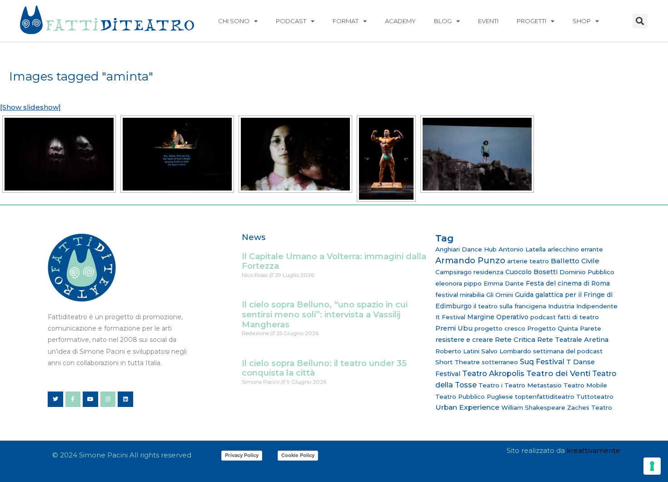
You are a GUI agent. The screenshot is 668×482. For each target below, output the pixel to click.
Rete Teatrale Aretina (572, 340)
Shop (582, 21)
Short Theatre (457, 362)
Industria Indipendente (583, 306)
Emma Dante (504, 283)
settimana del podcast (568, 351)
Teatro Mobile (585, 385)
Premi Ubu (454, 328)
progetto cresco (499, 328)
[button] (640, 21)
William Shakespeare (533, 407)
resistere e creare (464, 340)
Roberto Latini (457, 351)
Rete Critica (515, 339)
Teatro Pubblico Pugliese (474, 396)
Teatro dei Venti (558, 373)
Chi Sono (233, 21)
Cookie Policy (297, 455)
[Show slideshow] (30, 107)
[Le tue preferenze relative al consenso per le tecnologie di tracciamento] (652, 466)
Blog (443, 21)
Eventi (488, 21)
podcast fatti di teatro (564, 317)
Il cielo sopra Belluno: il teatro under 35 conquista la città (324, 368)
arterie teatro (528, 261)
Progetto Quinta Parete (564, 328)
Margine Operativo (497, 317)
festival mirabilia (459, 294)
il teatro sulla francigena (510, 306)
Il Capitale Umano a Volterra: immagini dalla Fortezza (334, 261)
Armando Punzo (470, 261)
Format (346, 21)
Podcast (291, 21)
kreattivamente (593, 450)
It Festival (450, 317)
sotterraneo (500, 362)
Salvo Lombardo (506, 351)
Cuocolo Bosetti (531, 272)
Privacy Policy (242, 455)
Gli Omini (499, 294)
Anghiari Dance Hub (466, 249)
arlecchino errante (575, 249)
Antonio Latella (522, 249)
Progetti (531, 21)
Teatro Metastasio (533, 385)
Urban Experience (467, 407)
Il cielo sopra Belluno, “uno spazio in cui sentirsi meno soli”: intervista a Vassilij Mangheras (325, 314)
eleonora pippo (458, 283)
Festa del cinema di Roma (568, 283)
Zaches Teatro (589, 407)
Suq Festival (542, 361)
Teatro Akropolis (493, 373)
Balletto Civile (575, 260)
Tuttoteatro (594, 396)
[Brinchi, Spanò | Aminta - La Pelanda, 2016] (59, 154)
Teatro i (491, 385)
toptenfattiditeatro (544, 396)
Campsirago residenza (469, 272)
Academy (400, 21)
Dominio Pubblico (586, 272)
